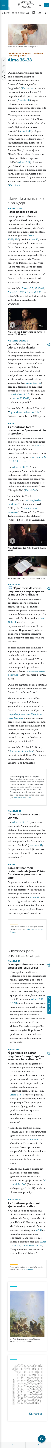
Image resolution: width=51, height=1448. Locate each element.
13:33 (28, 797)
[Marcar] (3, 66)
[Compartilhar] (3, 76)
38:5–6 (19, 208)
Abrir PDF (37, 1413)
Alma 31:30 (24, 100)
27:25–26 (39, 288)
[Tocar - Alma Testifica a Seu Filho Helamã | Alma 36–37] (12, 541)
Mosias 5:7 (27, 288)
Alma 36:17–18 (21, 398)
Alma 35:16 (24, 162)
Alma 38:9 (14, 185)
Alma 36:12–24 (14, 340)
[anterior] (12, 1445)
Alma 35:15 (25, 131)
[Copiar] (3, 72)
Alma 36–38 (20, 60)
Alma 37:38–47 (20, 467)
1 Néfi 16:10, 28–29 (31, 1245)
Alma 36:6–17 (33, 383)
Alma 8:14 (27, 88)
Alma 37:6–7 (13, 1049)
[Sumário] (3, 13)
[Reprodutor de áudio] (42, 1439)
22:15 (23, 292)
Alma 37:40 (31, 490)
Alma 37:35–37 (14, 811)
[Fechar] (3, 60)
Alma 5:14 (13, 292)
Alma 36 (11, 208)
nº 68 (39, 1230)
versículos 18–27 (20, 394)
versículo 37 (35, 845)
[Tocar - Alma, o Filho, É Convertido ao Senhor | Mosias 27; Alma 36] (12, 325)
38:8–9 (25, 340)
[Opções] (45, 13)
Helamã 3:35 (34, 292)
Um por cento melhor (21, 751)
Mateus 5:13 (19, 797)
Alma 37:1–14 (14, 584)
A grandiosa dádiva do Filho (24, 412)
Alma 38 (11, 864)
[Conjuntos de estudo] (27, 13)
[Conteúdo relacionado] (39, 13)
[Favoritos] (33, 13)
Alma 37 (11, 423)
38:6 (17, 239)
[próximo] (38, 1445)
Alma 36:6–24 (14, 961)
